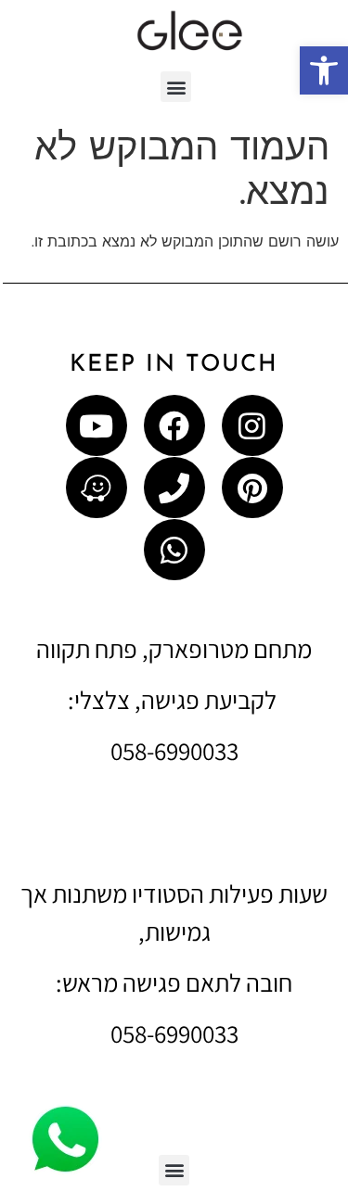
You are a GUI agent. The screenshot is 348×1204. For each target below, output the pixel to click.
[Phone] (174, 487)
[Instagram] (252, 425)
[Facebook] (174, 425)
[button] (324, 70)
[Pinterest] (252, 487)
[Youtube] (96, 425)
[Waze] (96, 487)
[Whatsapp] (174, 549)
